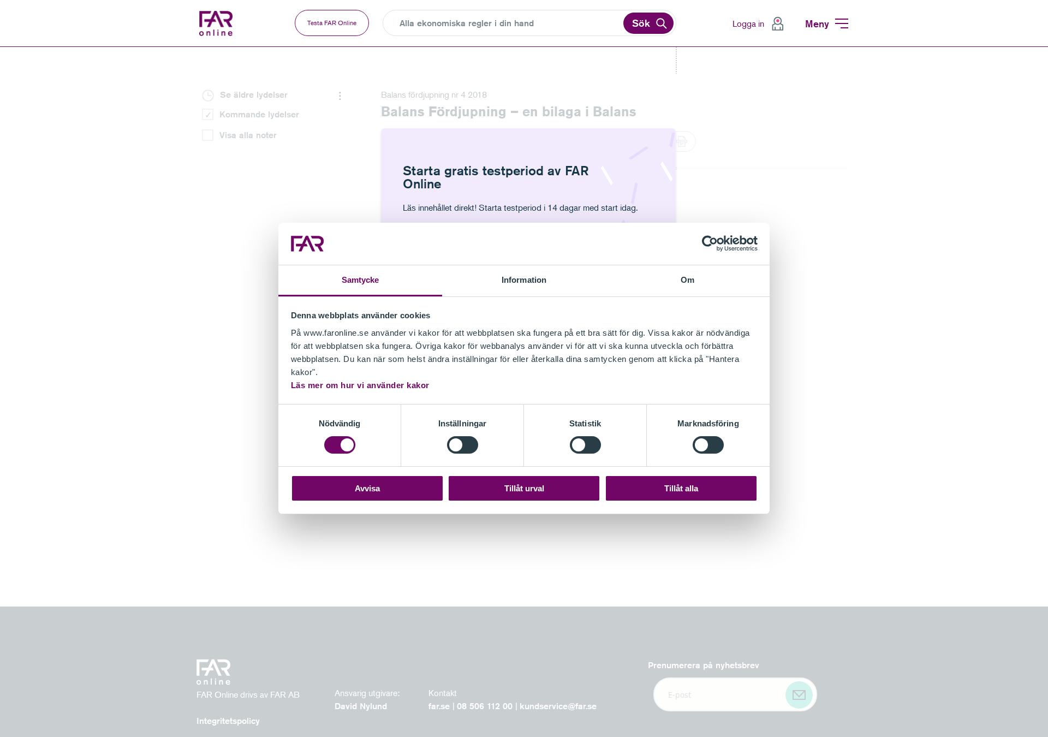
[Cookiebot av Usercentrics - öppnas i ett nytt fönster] (710, 243)
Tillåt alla (681, 488)
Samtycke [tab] (360, 279)
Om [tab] (687, 279)
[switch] (462, 445)
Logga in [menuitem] (748, 23)
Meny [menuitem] (817, 23)
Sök (641, 23)
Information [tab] (524, 279)
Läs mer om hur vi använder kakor (360, 385)
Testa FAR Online (331, 23)
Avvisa (367, 488)
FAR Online (223, 23)
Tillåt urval (524, 488)
